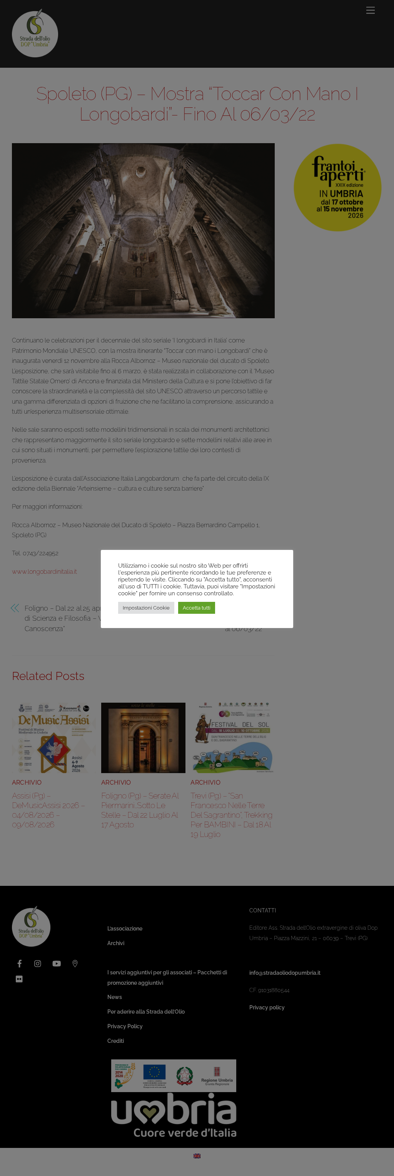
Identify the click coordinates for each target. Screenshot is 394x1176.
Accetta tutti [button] (196, 608)
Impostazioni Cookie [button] (146, 608)
